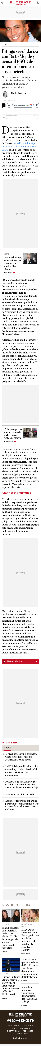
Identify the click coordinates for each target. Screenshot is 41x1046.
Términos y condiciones (20, 1028)
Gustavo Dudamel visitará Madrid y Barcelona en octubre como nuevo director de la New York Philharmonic (11, 986)
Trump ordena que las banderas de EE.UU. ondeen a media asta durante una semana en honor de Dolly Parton (30, 968)
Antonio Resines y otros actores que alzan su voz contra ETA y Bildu (13, 263)
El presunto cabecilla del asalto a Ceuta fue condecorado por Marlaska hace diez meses (21, 757)
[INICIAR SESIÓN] (37, 2)
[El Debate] (20, 2)
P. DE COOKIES (28, 1031)
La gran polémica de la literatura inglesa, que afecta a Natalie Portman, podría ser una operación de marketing (10, 938)
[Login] (37, 2)
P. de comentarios (20, 1034)
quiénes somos (13, 1026)
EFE (12, 442)
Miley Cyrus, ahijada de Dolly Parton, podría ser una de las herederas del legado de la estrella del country (30, 939)
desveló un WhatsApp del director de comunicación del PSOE (19, 146)
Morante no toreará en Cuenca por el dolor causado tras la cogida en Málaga (29, 994)
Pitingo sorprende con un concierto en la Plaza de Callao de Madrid (13, 433)
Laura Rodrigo (8, 273)
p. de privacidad (13, 1031)
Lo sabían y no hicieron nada (19, 794)
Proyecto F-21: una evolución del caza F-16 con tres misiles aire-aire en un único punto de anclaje (21, 784)
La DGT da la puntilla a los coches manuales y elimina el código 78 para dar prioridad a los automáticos (21, 770)
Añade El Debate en (21, 105)
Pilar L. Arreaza (18, 93)
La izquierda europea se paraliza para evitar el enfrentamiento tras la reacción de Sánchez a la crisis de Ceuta (22, 805)
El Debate (7, 442)
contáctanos (27, 1026)
